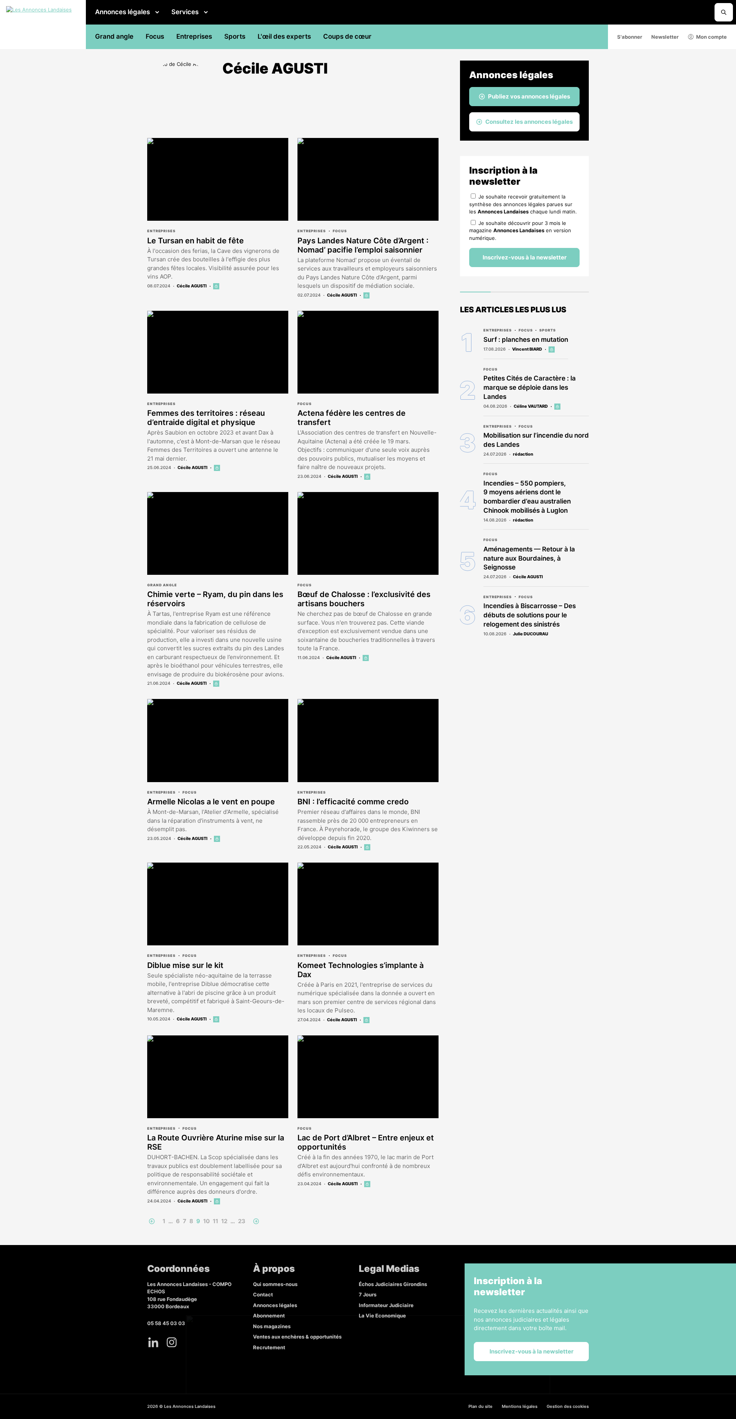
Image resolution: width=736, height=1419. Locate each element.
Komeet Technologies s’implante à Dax (360, 970)
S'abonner (629, 37)
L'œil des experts (284, 36)
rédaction (523, 454)
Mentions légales (519, 1406)
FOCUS (340, 231)
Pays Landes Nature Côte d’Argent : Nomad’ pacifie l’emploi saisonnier (363, 245)
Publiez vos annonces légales (529, 96)
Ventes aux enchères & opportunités (297, 1337)
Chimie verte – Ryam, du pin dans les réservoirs (215, 599)
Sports (234, 36)
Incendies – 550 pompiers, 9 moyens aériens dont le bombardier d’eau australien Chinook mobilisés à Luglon (527, 496)
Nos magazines (272, 1326)
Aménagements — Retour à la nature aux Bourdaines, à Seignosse (529, 558)
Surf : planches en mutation (525, 339)
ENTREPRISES (161, 231)
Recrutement (269, 1347)
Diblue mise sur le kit (185, 965)
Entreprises (194, 36)
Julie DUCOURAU (530, 633)
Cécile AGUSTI (192, 286)
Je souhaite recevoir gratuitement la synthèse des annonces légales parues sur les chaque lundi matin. (523, 204)
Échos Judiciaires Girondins (393, 1284)
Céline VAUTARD (531, 406)
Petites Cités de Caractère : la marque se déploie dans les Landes (529, 387)
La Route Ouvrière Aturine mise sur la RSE (215, 1142)
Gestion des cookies (568, 1406)
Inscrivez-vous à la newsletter (525, 257)
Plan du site (480, 1406)
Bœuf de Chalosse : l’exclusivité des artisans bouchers (363, 599)
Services (185, 12)
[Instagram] (172, 1342)
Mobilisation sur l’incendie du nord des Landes (536, 439)
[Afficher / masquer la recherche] (724, 12)
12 (224, 1221)
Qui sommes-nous (275, 1284)
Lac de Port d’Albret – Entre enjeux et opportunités (365, 1142)
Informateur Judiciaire (386, 1305)
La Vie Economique (382, 1315)
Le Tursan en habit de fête (195, 240)
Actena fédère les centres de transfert (351, 417)
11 (215, 1221)
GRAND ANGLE (162, 585)
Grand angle (114, 36)
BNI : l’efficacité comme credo (353, 801)
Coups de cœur (347, 36)
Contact (263, 1294)
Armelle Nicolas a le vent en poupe (211, 801)
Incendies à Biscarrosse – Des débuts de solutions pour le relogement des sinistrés (529, 615)
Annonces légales (122, 12)
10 (206, 1221)
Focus (155, 36)
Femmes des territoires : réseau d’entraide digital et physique (206, 417)
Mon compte (711, 37)
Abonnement (269, 1315)
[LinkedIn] (153, 1342)
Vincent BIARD (527, 349)
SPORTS (547, 330)
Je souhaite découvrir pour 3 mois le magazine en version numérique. (520, 230)
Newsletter (664, 37)
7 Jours (367, 1294)
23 (241, 1221)
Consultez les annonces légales (529, 121)
